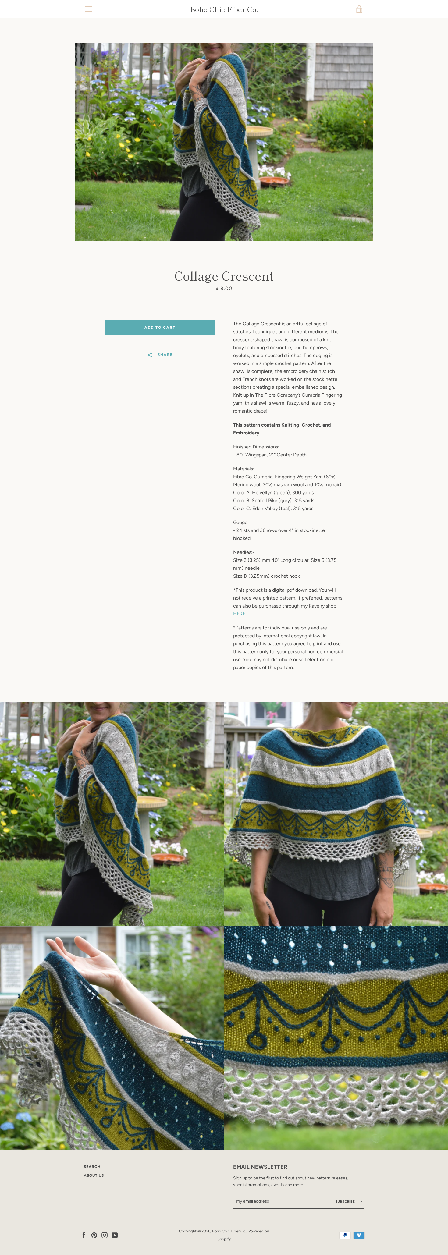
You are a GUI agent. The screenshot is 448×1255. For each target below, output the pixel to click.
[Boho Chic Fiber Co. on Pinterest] (94, 1235)
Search (92, 1167)
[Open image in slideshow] (224, 142)
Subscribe (346, 1202)
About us (94, 1175)
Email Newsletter (260, 1167)
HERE (239, 614)
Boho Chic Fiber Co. (224, 9)
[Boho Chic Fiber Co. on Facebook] (84, 1235)
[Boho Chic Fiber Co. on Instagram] (104, 1235)
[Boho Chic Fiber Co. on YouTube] (115, 1235)
